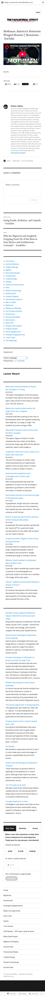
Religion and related (13, 326)
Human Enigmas (12, 296)
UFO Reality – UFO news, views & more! (18, 931)
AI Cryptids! (10, 746)
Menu (38, 12)
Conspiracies (11, 276)
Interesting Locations (14, 299)
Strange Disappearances (15, 334)
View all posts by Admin (18, 153)
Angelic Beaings (12, 267)
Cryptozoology (11, 279)
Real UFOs (10, 323)
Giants (6, 921)
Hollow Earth (11, 293)
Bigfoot (8, 270)
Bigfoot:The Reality (11, 941)
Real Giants (10, 320)
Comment (34, 200)
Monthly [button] (22, 828)
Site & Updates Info (13, 332)
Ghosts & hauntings (11, 962)
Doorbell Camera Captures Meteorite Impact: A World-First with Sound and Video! (20, 616)
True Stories (8, 926)
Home (5, 890)
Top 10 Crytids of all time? (16, 785)
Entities (9, 282)
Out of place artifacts (14, 311)
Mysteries (9, 305)
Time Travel (10, 337)
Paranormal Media (27, 161)
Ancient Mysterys (12, 264)
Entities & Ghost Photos (15, 285)
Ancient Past (8, 947)
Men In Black (11, 302)
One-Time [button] (10, 828)
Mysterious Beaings (13, 308)
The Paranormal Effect (10, 974)
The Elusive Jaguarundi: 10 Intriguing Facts (22, 705)
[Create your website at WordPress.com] (22, 2)
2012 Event (10, 261)
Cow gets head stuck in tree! (17, 801)
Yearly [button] (35, 828)
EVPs (7, 287)
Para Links (7, 916)
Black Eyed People (13, 273)
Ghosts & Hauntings (13, 290)
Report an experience (11, 911)
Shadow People (12, 329)
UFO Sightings (11, 340)
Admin (9, 161)
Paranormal (10, 314)
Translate (21, 361)
